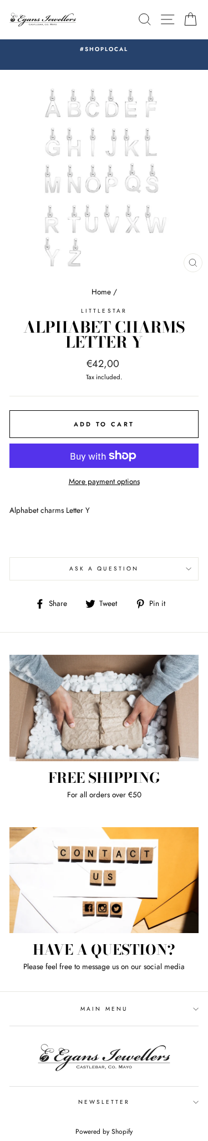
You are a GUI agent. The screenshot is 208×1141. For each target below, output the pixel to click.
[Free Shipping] (104, 708)
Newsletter (104, 1102)
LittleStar (104, 311)
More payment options (104, 481)
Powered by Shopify (104, 1132)
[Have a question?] (104, 880)
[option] (104, 49)
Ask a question (104, 568)
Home (101, 291)
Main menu (104, 1009)
